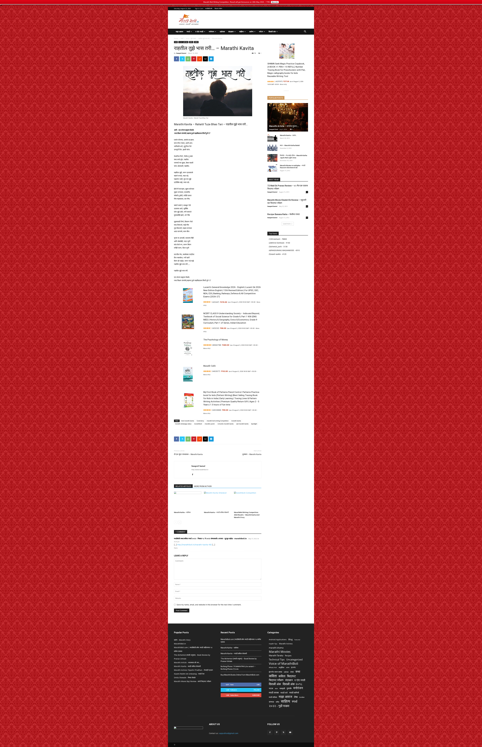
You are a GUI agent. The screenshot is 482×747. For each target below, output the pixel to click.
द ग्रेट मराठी (199, 31)
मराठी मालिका (273, 697)
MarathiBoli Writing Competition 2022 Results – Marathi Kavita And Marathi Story (246, 514)
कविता (191, 42)
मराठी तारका (274, 692)
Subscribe (256, 695)
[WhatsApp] (188, 58)
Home (176, 38)
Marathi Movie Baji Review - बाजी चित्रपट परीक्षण (192, 681)
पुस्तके (289, 688)
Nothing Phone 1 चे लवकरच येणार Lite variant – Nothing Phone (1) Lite (238, 667)
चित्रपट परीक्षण (218, 8)
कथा (292, 672)
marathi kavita (236, 421)
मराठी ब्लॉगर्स (294, 692)
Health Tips (273, 644)
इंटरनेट (293, 667)
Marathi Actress (286, 643)
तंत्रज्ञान (231, 31)
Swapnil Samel (181, 53)
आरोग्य (251, 31)
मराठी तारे (284, 692)
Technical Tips (277, 659)
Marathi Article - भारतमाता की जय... (187, 662)
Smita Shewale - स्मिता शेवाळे (184, 677)
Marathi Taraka (276, 655)
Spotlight (254, 424)
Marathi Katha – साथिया (182, 512)
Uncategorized (294, 659)
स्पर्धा (188, 31)
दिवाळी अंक (272, 31)
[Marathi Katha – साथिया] (187, 500)
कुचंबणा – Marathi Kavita (251, 454)
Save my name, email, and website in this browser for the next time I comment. (209, 605)
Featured (297, 640)
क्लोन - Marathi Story (182, 640)
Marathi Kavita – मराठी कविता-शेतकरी (216, 512)
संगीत (277, 702)
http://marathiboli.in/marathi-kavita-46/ (194, 544)
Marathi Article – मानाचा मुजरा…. (284, 126)
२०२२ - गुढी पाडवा (191, 38)
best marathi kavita (187, 421)
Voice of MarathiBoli (283, 663)
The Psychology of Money (215, 339)
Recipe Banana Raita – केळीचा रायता (283, 214)
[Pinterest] (193, 58)
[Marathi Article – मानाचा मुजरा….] (287, 117)
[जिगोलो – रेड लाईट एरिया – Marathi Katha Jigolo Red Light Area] (272, 158)
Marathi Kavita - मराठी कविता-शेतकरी (187, 666)
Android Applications (278, 639)
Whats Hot (273, 667)
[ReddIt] (199, 58)
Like (258, 685)
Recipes (288, 655)
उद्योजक (222, 31)
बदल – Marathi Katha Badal (289, 145)
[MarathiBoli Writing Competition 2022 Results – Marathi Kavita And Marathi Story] (247, 500)
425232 (216, 328)
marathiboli (198, 424)
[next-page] (179, 522)
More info (206, 348)
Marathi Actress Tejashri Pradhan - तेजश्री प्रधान (193, 670)
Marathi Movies (279, 651)
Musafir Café (209, 366)
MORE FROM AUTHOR (203, 486)
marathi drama (276, 647)
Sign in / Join (199, 8)
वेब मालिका (301, 697)
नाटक (271, 688)
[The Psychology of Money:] (187, 349)
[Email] (205, 58)
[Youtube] (290, 732)
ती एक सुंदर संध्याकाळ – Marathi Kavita (188, 454)
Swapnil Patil (273, 129)
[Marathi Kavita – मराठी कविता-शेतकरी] (217, 500)
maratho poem (210, 424)
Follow (257, 690)
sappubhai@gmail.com (228, 733)
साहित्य (241, 31)
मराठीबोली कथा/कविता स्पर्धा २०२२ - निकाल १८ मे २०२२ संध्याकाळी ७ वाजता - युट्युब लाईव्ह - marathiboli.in (210, 538)
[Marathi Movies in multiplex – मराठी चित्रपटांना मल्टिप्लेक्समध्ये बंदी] (272, 168)
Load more (287, 224)
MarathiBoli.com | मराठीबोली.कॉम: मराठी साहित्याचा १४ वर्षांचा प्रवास (241, 640)
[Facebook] (176, 58)
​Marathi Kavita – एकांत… (288, 135)
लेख (296, 697)
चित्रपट (291, 676)
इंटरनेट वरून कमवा (275, 672)
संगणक (271, 702)
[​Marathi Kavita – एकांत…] (272, 138)
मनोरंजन (211, 31)
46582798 (217, 345)
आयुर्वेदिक (281, 667)
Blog (290, 639)
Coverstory (200, 421)
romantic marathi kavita (225, 424)
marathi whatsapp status (183, 424)
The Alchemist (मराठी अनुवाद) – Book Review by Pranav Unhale (239, 660)
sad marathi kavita (242, 424)
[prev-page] (175, 522)
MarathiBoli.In (180, 643)
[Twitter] (182, 58)
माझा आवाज (179, 31)
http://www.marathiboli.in (199, 470)
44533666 (217, 410)
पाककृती (282, 688)
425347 (216, 302)
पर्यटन (261, 31)
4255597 (279, 81)
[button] (305, 32)
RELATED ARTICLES (183, 486)
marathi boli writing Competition (218, 421)
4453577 (216, 371)
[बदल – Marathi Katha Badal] (272, 148)
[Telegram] (211, 58)
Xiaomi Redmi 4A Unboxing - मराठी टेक (189, 674)
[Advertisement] (262, 19)
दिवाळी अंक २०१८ (293, 684)
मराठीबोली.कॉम (208, 8)
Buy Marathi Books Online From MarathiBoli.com (240, 675)
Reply (176, 548)
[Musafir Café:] (187, 375)
